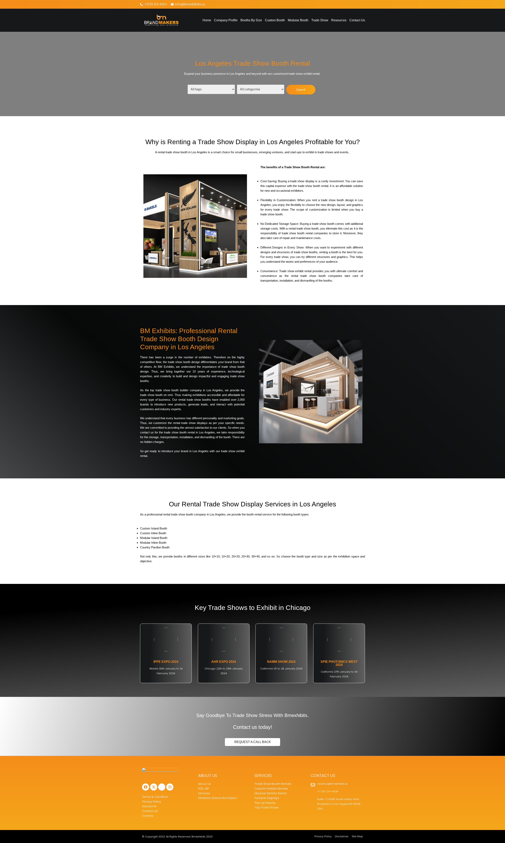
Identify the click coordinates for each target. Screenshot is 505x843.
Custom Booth (275, 20)
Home (207, 20)
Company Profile (226, 20)
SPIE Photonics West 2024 (339, 663)
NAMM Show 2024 (281, 661)
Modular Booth (298, 20)
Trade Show (319, 20)
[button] (251, 20)
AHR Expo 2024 (223, 661)
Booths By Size (251, 20)
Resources (338, 20)
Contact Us (357, 20)
